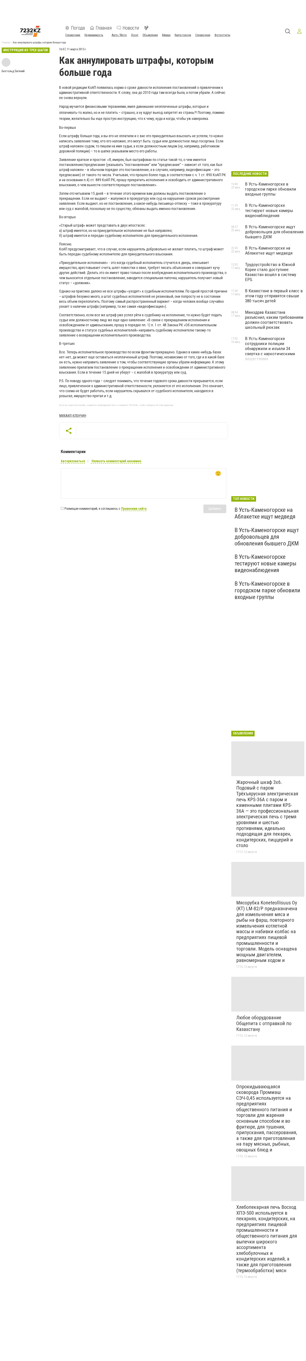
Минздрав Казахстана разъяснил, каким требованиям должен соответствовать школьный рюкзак (274, 320)
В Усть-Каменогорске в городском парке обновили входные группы (270, 189)
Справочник (72, 35)
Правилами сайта (134, 509)
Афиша (166, 35)
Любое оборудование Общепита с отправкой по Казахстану (263, 1023)
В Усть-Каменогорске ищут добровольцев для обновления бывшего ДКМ (274, 231)
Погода (78, 28)
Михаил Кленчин (72, 416)
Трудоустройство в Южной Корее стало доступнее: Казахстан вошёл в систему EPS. (270, 272)
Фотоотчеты (222, 35)
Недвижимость (94, 35)
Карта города (183, 35)
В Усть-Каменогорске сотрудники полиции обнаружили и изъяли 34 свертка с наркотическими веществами (270, 348)
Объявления (150, 35)
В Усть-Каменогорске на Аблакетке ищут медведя (268, 251)
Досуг (134, 35)
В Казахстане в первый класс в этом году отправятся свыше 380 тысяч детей (274, 295)
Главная (104, 28)
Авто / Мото (119, 35)
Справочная (202, 35)
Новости (131, 28)
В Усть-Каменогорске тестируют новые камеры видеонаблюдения (269, 210)
